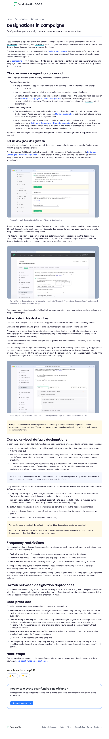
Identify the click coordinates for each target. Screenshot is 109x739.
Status (62, 727)
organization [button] (12, 44)
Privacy (69, 727)
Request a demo (20, 703)
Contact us (98, 727)
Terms (89, 727)
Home (9, 19)
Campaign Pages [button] (25, 114)
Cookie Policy (80, 727)
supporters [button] (25, 42)
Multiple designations (65, 114)
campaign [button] (39, 44)
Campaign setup (37, 19)
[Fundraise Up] (24, 4)
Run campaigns (21, 19)
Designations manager (58, 51)
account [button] (89, 101)
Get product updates (49, 727)
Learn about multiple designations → (31, 661)
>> (40, 98)
